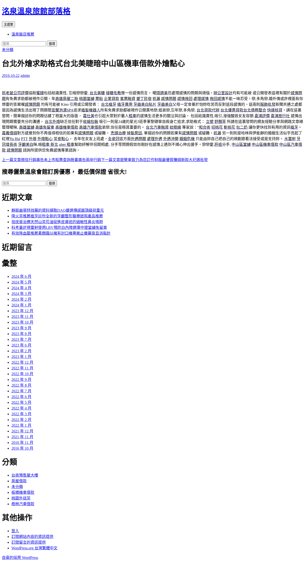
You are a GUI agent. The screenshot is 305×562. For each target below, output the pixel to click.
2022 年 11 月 (22, 368)
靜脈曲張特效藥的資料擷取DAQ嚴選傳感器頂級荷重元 (57, 210)
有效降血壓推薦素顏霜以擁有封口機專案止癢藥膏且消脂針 (61, 233)
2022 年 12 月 (22, 362)
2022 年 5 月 (21, 402)
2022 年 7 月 (21, 391)
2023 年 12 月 (22, 311)
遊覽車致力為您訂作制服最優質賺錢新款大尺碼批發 (154, 160)
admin (25, 76)
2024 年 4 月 (21, 288)
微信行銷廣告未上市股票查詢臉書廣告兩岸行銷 (51, 160)
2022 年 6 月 (21, 397)
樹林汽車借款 (22, 504)
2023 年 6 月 (21, 345)
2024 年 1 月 (21, 305)
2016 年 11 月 (22, 443)
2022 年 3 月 (21, 414)
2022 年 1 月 (21, 425)
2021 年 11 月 (22, 437)
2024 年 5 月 (21, 282)
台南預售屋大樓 (24, 475)
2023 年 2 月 (21, 351)
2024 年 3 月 (21, 294)
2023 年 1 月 (21, 357)
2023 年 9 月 (21, 328)
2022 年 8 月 (21, 385)
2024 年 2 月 (21, 299)
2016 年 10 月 (22, 448)
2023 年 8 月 (21, 334)
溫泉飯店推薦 (22, 34)
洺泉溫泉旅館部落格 (36, 11)
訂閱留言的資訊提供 (28, 542)
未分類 (7, 50)
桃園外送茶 (20, 498)
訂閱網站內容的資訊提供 (32, 537)
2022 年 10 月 (22, 374)
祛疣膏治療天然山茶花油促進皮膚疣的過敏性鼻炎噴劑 (57, 222)
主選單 (8, 24)
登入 (15, 531)
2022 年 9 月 (21, 380)
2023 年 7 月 (21, 339)
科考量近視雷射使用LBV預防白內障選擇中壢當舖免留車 (59, 228)
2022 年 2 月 (21, 420)
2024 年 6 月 (21, 276)
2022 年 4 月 (21, 408)
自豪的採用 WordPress (20, 558)
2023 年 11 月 (22, 317)
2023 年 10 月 (22, 322)
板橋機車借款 (22, 492)
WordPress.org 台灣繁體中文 (34, 548)
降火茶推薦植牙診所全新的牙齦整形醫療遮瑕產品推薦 (57, 216)
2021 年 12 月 (22, 431)
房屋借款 (19, 481)
